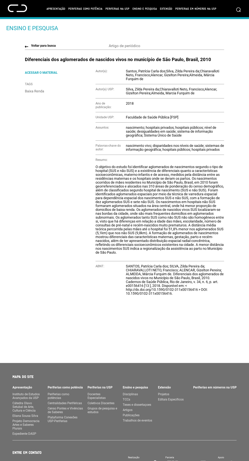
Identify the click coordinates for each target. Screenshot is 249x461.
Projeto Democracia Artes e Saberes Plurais (25, 424)
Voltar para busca (43, 45)
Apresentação (55, 8)
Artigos (127, 410)
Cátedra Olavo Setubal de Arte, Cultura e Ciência (24, 406)
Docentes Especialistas (97, 396)
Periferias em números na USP (195, 8)
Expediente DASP (24, 434)
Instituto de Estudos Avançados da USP (26, 396)
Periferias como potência (85, 8)
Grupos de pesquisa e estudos (102, 410)
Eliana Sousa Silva (25, 416)
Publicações (131, 415)
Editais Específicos (171, 399)
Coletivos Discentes (101, 403)
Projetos (163, 394)
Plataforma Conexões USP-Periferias (62, 419)
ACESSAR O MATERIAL (41, 72)
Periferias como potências (58, 396)
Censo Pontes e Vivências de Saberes (65, 410)
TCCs (126, 399)
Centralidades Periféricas (65, 403)
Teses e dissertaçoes (137, 405)
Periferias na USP (117, 8)
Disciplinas (130, 394)
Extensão (166, 8)
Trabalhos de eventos (137, 420)
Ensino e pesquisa (144, 8)
